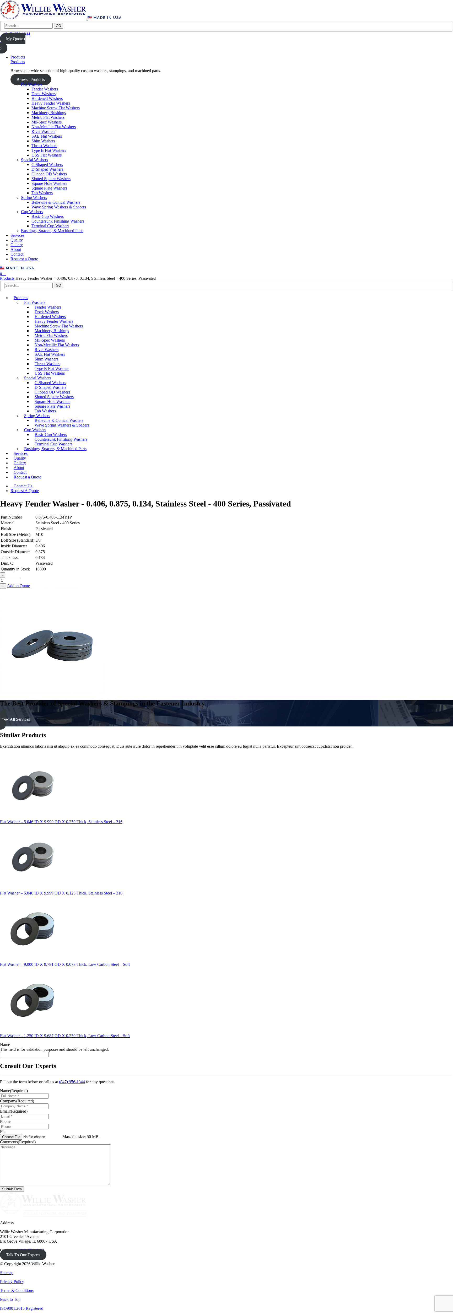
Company (17, 1101)
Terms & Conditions (17, 1290)
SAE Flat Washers (46, 136)
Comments (18, 1142)
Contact (16, 254)
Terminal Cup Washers (50, 226)
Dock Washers (43, 93)
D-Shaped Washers (47, 169)
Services (17, 235)
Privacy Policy (12, 1281)
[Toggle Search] (1, 273)
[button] (226, 719)
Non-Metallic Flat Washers (53, 127)
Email (14, 1111)
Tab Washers (42, 193)
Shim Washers (43, 141)
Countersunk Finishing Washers (57, 221)
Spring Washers (34, 197)
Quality (16, 240)
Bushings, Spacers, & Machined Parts (52, 230)
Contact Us (23, 486)
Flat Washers (31, 84)
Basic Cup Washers (47, 216)
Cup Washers (32, 211)
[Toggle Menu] (4, 273)
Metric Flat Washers (47, 117)
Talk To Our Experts (23, 1255)
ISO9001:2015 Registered (21, 1308)
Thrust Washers (44, 145)
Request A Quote (24, 490)
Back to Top (10, 1299)
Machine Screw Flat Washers (55, 108)
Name (5, 1044)
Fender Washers (44, 89)
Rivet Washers (43, 131)
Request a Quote (24, 259)
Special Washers (34, 160)
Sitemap (6, 1272)
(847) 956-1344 (72, 1082)
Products (17, 57)
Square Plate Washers (49, 188)
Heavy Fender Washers (50, 103)
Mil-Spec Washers (46, 122)
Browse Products (31, 79)
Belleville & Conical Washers (55, 202)
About (15, 249)
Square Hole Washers (49, 183)
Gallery (16, 244)
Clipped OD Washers (49, 174)
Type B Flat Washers (48, 150)
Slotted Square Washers (51, 178)
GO (58, 26)
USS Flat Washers (46, 155)
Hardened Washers (47, 98)
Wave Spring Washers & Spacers (58, 207)
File (3, 1131)
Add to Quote (18, 586)
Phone (5, 1121)
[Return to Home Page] (44, 18)
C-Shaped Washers (47, 164)
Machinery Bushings (48, 112)
